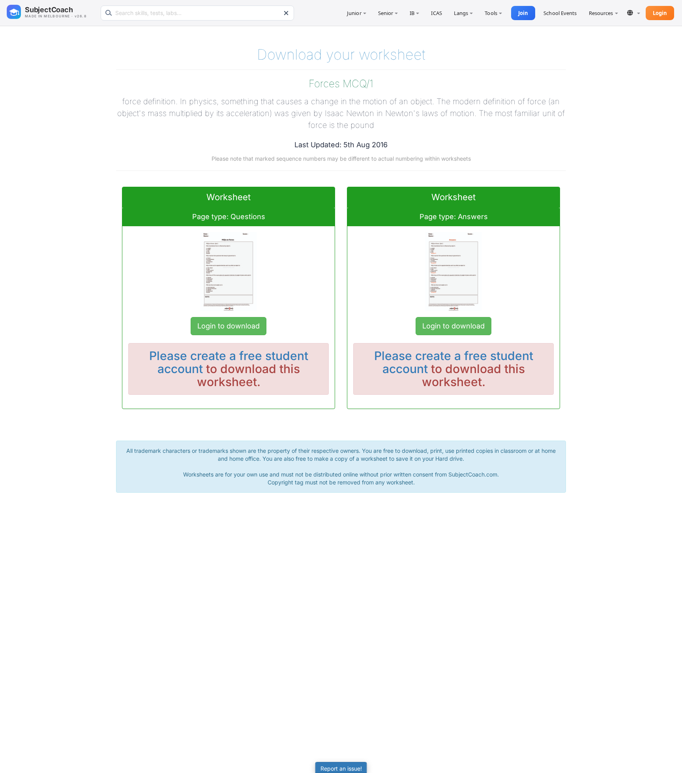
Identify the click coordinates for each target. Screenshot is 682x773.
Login (660, 13)
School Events (560, 13)
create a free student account (232, 362)
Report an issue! (341, 768)
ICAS (436, 13)
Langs (461, 13)
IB (412, 13)
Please (169, 356)
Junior (354, 13)
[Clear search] (286, 13)
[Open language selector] (633, 13)
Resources (601, 13)
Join (523, 13)
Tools (491, 13)
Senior (385, 13)
